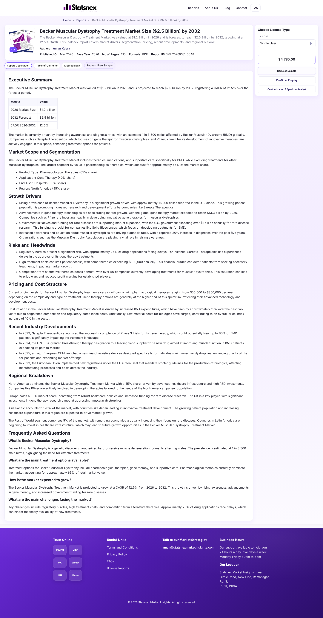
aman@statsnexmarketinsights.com (188, 547)
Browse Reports (118, 568)
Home (67, 20)
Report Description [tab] (18, 65)
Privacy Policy (117, 554)
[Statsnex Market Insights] (80, 7)
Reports (193, 8)
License (263, 36)
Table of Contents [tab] (47, 65)
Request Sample (286, 70)
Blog (227, 8)
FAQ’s (111, 561)
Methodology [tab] (72, 65)
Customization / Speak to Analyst (286, 89)
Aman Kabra (61, 48)
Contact (241, 8)
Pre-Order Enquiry (286, 80)
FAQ (255, 8)
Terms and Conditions (122, 547)
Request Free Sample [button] (100, 65)
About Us (211, 8)
